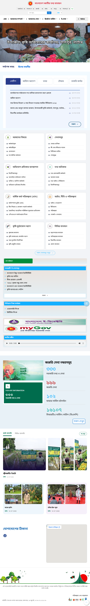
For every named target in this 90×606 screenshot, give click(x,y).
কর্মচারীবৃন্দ (12, 148)
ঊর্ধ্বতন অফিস (50, 19)
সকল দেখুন (79, 421)
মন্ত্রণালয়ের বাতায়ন (57, 233)
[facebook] (5, 537)
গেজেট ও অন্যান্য (56, 215)
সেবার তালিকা (55, 144)
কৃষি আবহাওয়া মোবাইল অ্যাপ (18, 236)
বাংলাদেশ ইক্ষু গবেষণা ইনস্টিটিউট (19, 273)
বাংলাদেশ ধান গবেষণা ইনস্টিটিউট (19, 286)
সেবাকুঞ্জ (53, 155)
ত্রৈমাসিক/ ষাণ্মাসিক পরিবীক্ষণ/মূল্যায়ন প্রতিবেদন (24, 211)
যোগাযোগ (12, 151)
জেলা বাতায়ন (55, 244)
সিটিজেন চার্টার (55, 151)
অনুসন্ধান (49, 12)
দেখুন (72, 9)
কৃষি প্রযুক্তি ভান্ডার (14, 244)
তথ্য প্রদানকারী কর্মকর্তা (58, 173)
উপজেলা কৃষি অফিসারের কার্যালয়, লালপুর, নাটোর (45, 42)
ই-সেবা (64, 19)
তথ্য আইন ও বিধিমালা (58, 181)
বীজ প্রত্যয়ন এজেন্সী (14, 280)
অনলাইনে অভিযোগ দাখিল (17, 177)
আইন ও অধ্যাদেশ (56, 203)
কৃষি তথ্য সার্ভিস (12, 276)
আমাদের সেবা (33, 19)
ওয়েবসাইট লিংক (13, 309)
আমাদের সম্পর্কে (16, 19)
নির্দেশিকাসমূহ (13, 173)
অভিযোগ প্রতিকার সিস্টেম (17, 185)
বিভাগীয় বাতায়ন (56, 240)
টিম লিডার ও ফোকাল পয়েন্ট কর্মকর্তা (20, 207)
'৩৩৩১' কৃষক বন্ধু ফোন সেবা (17, 283)
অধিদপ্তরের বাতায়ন (57, 236)
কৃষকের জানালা (14, 233)
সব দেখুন (83, 434)
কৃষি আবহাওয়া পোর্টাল (15, 289)
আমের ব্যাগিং (8, 507)
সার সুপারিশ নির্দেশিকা (16, 240)
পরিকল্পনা (54, 211)
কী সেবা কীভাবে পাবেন (58, 148)
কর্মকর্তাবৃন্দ (12, 144)
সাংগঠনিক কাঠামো (15, 155)
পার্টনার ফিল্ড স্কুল (52, 507)
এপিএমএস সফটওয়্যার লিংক (18, 215)
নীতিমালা (53, 207)
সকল (74, 124)
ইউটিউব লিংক (12, 312)
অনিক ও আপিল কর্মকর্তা (16, 181)
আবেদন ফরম (55, 177)
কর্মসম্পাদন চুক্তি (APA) (16, 203)
